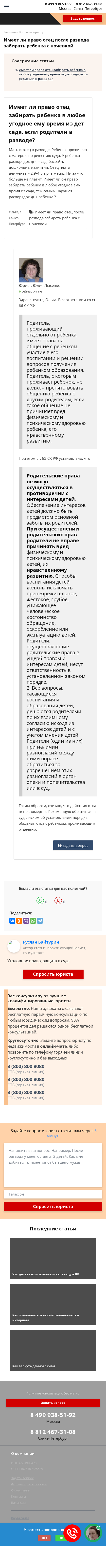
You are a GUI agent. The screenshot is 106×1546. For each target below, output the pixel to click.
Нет (44, 1538)
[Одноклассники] (19, 921)
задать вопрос (75, 845)
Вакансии (18, 1502)
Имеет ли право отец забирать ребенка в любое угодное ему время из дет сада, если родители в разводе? (53, 74)
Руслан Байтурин (41, 942)
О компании (20, 1490)
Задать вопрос (83, 18)
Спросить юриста (53, 974)
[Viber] (26, 921)
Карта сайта (20, 1518)
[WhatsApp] (33, 921)
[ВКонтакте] (12, 921)
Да (62, 1538)
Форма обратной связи (29, 1484)
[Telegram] (40, 921)
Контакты (18, 1496)
